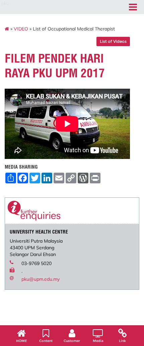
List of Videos (113, 41)
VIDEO (21, 29)
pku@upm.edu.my (40, 279)
